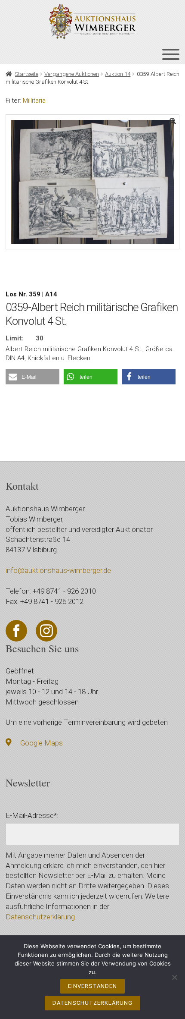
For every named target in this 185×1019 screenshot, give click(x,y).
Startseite (26, 74)
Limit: (15, 338)
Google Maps (41, 743)
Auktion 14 (117, 74)
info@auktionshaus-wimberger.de (58, 570)
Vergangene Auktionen (71, 74)
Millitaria (34, 100)
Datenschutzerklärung (40, 916)
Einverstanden (92, 986)
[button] (32, 376)
